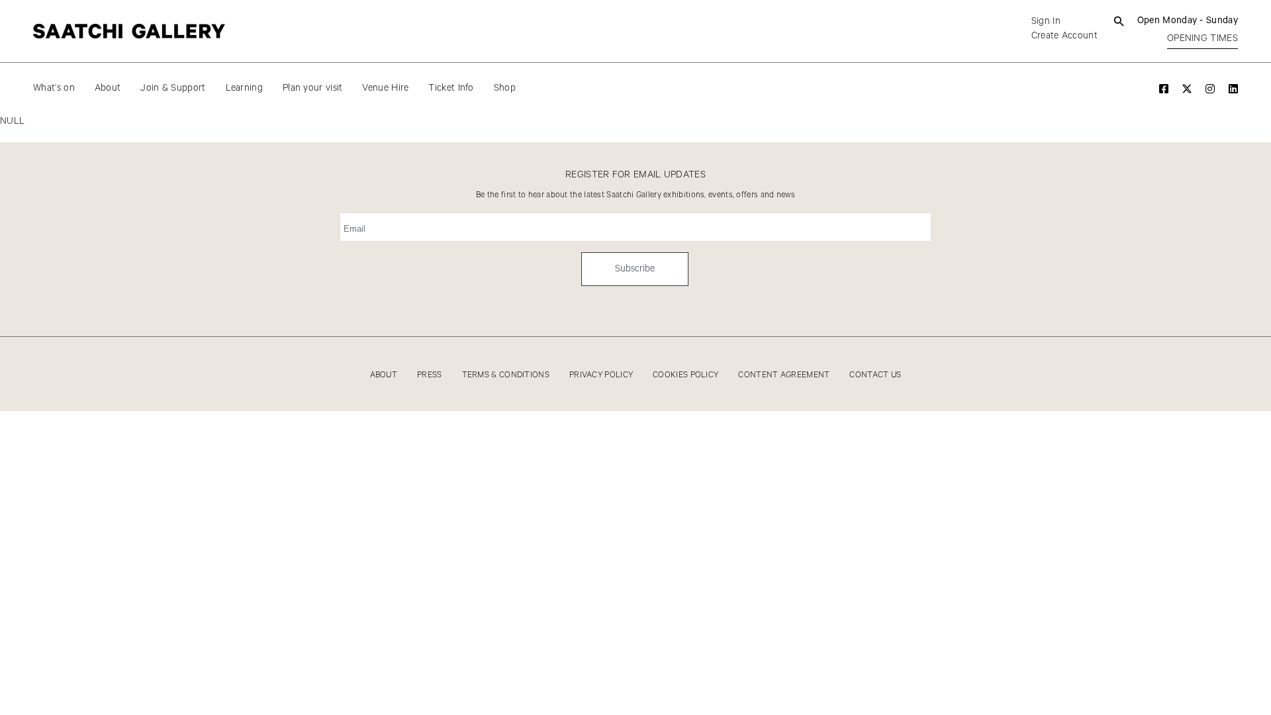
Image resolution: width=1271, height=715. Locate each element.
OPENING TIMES (1202, 38)
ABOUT (384, 375)
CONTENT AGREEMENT (783, 375)
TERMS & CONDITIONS (505, 375)
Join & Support (172, 88)
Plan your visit (313, 88)
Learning (244, 88)
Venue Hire (385, 88)
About (108, 88)
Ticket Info (450, 88)
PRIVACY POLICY (601, 375)
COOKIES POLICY (685, 375)
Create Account (1064, 35)
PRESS (429, 375)
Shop (505, 88)
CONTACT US (875, 375)
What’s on (54, 88)
